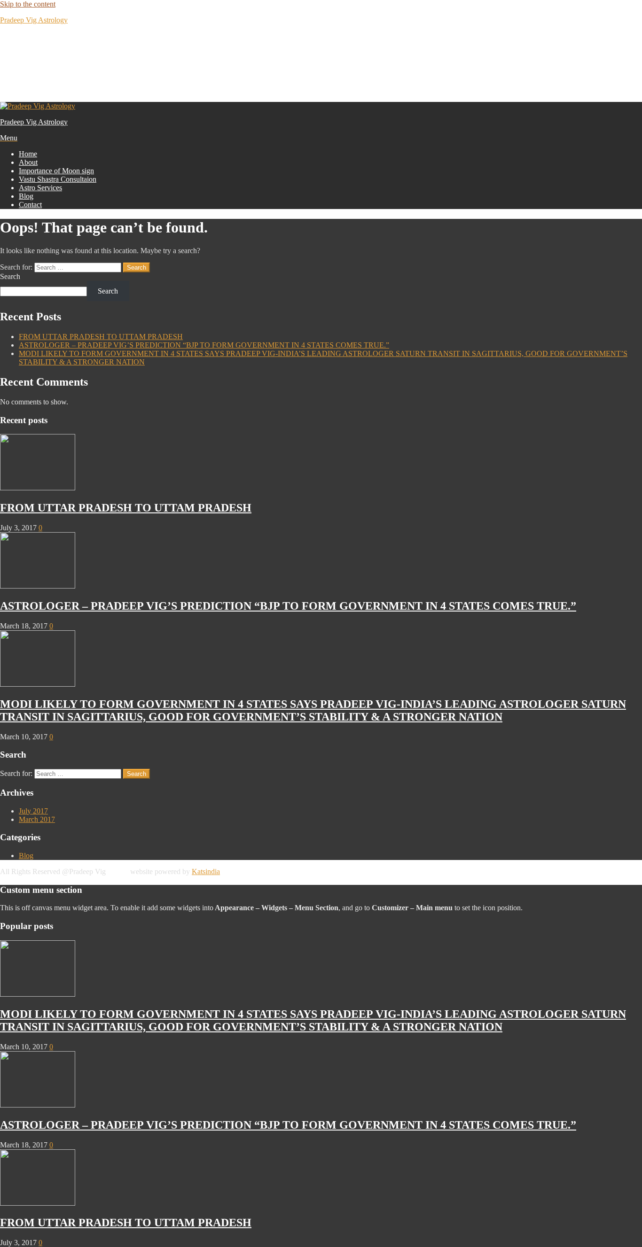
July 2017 (33, 811)
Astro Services (40, 188)
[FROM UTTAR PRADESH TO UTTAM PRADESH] (37, 488)
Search (10, 276)
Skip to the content (27, 4)
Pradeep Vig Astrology (34, 20)
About (28, 162)
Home (28, 154)
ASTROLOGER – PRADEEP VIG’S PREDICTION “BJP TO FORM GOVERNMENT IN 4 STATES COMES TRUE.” (204, 345)
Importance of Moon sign (56, 171)
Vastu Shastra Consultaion (57, 179)
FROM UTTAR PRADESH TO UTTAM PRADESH (101, 337)
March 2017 (37, 819)
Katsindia (206, 871)
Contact (30, 205)
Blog (26, 196)
